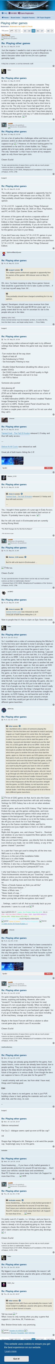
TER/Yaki (31, 1333)
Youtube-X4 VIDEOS (16, 1330)
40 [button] (48, 30)
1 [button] (19, 30)
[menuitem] (4, 13)
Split (26, 1333)
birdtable (12, 1200)
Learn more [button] (11, 1351)
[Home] (27, 5)
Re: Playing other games (15, 43)
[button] (11, 31)
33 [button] (25, 30)
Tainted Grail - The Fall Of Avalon (15, 433)
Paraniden (20, 1333)
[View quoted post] (22, 270)
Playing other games (14, 23)
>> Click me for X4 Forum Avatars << (14, 924)
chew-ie (12, 494)
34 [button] (29, 30)
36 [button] (38, 30)
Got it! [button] (16, 1359)
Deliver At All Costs (9, 447)
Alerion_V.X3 (13, 557)
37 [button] (42, 30)
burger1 (12, 270)
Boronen (14, 1333)
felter (11, 726)
